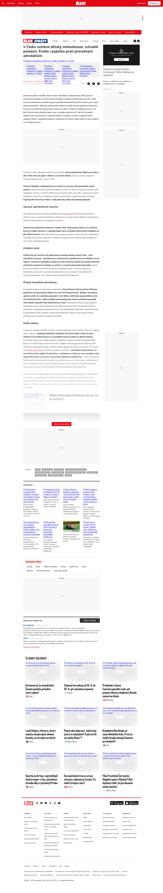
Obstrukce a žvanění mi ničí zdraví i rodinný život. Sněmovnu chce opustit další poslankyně (91, 541)
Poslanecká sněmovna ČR (75, 469)
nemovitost (47, 469)
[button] (117, 803)
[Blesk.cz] (81, 3)
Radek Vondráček (42, 472)
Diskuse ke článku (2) (32, 620)
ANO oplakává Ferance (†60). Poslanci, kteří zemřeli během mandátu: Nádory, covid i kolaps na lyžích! (91, 512)
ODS (37, 469)
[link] (37, 803)
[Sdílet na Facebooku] (87, 83)
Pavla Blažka (66, 213)
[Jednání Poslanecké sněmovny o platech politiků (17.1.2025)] (48, 61)
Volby (38, 567)
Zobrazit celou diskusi (31, 647)
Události (65, 41)
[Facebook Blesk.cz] (135, 41)
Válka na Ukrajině (50, 567)
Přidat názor (90, 620)
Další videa (107, 89)
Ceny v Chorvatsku (60, 571)
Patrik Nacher (58, 472)
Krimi (104, 41)
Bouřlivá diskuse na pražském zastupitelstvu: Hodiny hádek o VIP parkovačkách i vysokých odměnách (30, 543)
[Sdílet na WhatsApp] (97, 83)
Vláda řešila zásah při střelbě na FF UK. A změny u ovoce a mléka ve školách (51, 503)
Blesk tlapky (114, 41)
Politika (55, 41)
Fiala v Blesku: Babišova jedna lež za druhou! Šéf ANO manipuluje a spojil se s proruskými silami (71, 509)
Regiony (30, 571)
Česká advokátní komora (75, 472)
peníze (68, 475)
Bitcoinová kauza (43, 571)
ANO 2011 (59, 469)
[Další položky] (138, 32)
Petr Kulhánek (35, 350)
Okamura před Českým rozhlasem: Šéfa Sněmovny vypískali (118, 72)
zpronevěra (92, 472)
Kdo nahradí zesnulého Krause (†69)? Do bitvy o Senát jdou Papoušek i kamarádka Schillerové (51, 545)
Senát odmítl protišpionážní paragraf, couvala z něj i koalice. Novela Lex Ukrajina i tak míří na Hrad (31, 510)
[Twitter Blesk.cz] (138, 41)
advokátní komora (55, 475)
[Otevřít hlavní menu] (3, 3)
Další (125, 41)
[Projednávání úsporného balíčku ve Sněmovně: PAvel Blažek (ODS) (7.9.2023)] (88, 76)
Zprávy (29, 567)
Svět (74, 41)
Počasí (95, 41)
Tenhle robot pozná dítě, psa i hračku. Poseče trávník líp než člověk (71, 537)
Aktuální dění (33, 561)
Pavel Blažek (41, 475)
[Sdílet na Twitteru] (92, 83)
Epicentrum (84, 41)
